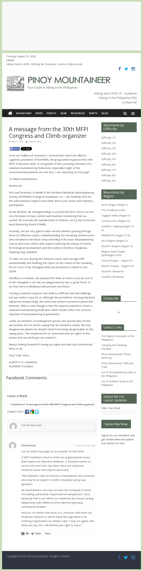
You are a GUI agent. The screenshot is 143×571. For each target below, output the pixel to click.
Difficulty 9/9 (108, 180)
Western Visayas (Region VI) (117, 246)
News (39, 113)
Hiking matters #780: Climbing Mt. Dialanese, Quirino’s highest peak (44, 64)
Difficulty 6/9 (108, 164)
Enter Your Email (110, 408)
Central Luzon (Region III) (115, 221)
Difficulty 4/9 (108, 153)
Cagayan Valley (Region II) (115, 215)
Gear (63, 113)
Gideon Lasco (35, 141)
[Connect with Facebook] (27, 412)
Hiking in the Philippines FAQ (118, 98)
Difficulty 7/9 (108, 170)
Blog (105, 113)
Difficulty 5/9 (108, 159)
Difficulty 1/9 (108, 137)
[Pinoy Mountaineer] (58, 78)
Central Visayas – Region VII (117, 260)
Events (51, 113)
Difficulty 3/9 (108, 148)
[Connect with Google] (32, 412)
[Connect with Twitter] (37, 412)
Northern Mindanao (112, 271)
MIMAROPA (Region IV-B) (115, 235)
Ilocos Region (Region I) (114, 204)
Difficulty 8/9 (108, 175)
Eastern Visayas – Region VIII (117, 266)
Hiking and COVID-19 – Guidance (115, 93)
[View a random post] (133, 113)
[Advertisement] (71, 26)
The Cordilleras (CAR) (113, 210)
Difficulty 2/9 (108, 143)
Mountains (23, 113)
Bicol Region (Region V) (114, 240)
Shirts (93, 113)
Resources (78, 113)
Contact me (129, 102)
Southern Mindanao (112, 276)
